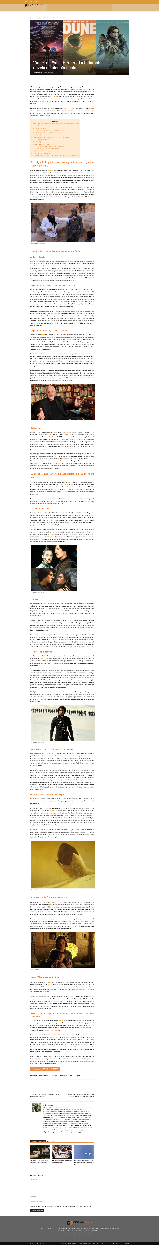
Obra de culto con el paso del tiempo (46, 148)
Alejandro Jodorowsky (43, 1075)
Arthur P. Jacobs (39, 128)
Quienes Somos (104, 1243)
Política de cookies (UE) (85, 1243)
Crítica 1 (65, 108)
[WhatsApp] (49, 80)
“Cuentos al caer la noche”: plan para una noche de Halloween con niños (44, 1095)
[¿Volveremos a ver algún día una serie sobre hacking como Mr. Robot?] (40, 1152)
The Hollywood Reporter (51, 1030)
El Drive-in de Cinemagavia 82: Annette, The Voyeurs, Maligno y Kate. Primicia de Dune (81, 1095)
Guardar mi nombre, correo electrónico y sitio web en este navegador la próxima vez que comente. (62, 1206)
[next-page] (34, 1168)
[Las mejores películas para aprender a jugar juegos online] (62, 1152)
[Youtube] (89, 1233)
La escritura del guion (41, 139)
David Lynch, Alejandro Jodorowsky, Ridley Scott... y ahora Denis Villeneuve (55, 123)
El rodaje (37, 142)
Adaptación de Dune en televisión (42, 151)
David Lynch (54, 1075)
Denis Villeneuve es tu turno (40, 153)
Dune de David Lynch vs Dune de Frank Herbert (49, 146)
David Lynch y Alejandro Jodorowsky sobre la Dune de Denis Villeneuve (56, 155)
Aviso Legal (95, 1243)
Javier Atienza (38, 72)
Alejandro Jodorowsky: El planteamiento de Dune (49, 130)
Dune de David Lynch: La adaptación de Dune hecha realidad (50, 137)
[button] (120, 1)
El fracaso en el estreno (41, 144)
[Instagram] (74, 1233)
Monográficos (38, 18)
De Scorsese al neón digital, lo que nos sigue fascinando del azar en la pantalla (83, 1162)
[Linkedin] (41, 80)
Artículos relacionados (38, 1141)
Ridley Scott (38, 135)
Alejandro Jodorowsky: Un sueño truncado (47, 133)
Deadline (54, 639)
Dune (70, 1075)
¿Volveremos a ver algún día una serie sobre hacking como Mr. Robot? (39, 1162)
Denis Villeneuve (63, 1075)
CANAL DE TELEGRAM (51, 1069)
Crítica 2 (72, 108)
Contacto (112, 1243)
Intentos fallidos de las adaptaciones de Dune (46, 126)
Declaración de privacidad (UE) (69, 1243)
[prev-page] (31, 1168)
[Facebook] (32, 80)
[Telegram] (45, 80)
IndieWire (91, 1035)
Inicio (31, 18)
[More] (53, 80)
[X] (36, 80)
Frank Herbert (77, 1075)
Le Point (55, 1037)
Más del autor (51, 1141)
